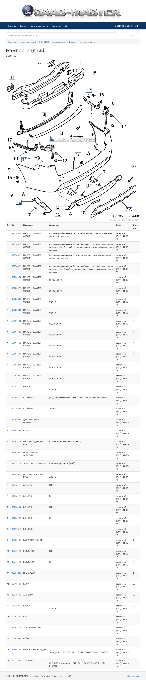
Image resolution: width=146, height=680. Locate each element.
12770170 (16, 550)
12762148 (16, 539)
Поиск (130, 34)
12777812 (16, 528)
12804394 (16, 430)
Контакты (56, 25)
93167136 (16, 342)
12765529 (16, 419)
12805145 (16, 649)
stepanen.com (133, 675)
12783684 (16, 309)
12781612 (16, 474)
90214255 (16, 660)
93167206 (16, 375)
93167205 (16, 364)
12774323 (16, 255)
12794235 (16, 518)
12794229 (16, 496)
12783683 (16, 298)
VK (66, 25)
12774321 (16, 233)
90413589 (16, 583)
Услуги (23, 25)
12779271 (16, 463)
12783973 (16, 288)
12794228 (16, 485)
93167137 (16, 353)
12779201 (16, 408)
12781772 (16, 441)
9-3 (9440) (44, 41)
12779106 (16, 594)
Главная (12, 25)
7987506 (16, 605)
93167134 (16, 320)
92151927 (16, 638)
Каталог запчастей (39, 25)
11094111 (16, 627)
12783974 (16, 277)
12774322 (16, 266)
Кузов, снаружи (59, 41)
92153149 (16, 616)
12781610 (16, 386)
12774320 (16, 244)
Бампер (73, 41)
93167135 (16, 331)
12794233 (16, 572)
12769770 (16, 397)
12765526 (16, 452)
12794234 (16, 507)
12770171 (16, 561)
